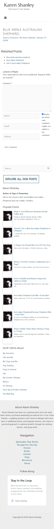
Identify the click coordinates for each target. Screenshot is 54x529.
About (27, 463)
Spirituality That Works (27, 441)
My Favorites (8, 353)
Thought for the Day (27, 445)
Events (27, 448)
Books (27, 451)
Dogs (27, 457)
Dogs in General (9, 369)
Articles (27, 454)
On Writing (7, 385)
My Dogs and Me (10, 361)
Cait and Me (8, 357)
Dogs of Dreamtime (20, 193)
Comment (7, 83)
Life (4, 373)
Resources (27, 460)
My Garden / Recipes (11, 377)
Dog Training (8, 365)
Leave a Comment (10, 37)
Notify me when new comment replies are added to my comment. (46, 125)
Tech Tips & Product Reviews (15, 389)
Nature (6, 381)
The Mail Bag (8, 393)
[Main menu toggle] (5, 17)
